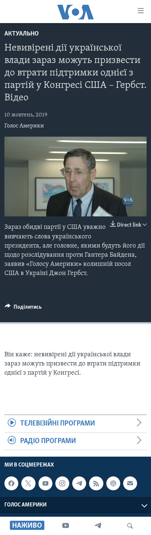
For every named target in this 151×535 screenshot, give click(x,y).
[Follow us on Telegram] (79, 483)
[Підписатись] (130, 483)
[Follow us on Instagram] (62, 483)
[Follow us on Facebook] (11, 483)
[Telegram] (97, 526)
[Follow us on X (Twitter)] (28, 483)
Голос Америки (24, 126)
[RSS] (96, 483)
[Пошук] (130, 526)
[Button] (23, 309)
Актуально (21, 34)
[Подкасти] (113, 483)
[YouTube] (65, 526)
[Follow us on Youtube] (45, 483)
